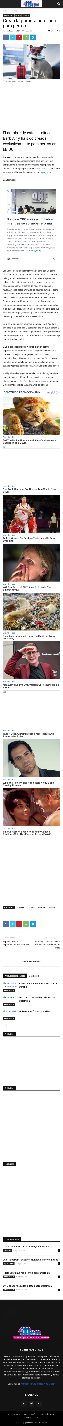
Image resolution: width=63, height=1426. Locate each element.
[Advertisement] (31, 104)
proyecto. (46, 172)
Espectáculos (9, 1264)
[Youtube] (39, 1403)
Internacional (15, 11)
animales (31, 907)
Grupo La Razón (13, 1414)
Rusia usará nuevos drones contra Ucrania (26, 1272)
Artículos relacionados (15, 976)
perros (52, 907)
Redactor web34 (13, 31)
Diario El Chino (31, 1417)
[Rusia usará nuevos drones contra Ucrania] (10, 987)
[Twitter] (31, 1403)
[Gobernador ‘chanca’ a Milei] (10, 1015)
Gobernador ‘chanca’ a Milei (34, 1011)
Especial (18, 15)
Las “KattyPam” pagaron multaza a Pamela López (30, 1259)
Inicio (5, 11)
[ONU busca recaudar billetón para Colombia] (10, 1001)
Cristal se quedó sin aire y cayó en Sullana (26, 1246)
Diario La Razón (29, 1414)
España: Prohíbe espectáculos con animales (16, 943)
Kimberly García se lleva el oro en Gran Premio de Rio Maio (47, 944)
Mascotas (26, 15)
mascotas (42, 907)
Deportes (7, 1250)
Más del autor (35, 976)
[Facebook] (24, 1403)
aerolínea (20, 907)
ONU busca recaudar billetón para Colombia (27, 1285)
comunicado (41, 168)
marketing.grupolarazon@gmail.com (38, 1383)
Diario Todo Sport (46, 1414)
